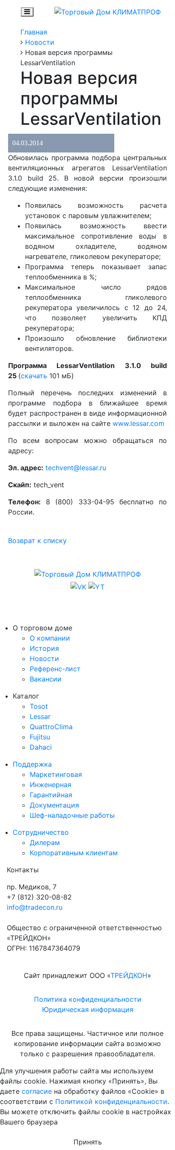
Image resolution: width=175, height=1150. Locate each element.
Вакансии (46, 679)
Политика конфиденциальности (87, 999)
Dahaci (41, 747)
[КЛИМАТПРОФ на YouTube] (96, 586)
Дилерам (45, 842)
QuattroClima (51, 726)
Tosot (39, 706)
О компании (50, 638)
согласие (37, 1091)
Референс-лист (55, 668)
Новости (44, 658)
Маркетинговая (56, 774)
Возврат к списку (37, 540)
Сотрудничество (41, 832)
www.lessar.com (138, 423)
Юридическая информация (87, 1009)
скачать (34, 375)
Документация (54, 805)
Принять (87, 1142)
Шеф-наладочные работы (72, 815)
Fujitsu (40, 737)
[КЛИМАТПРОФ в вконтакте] (79, 586)
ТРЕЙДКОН (128, 975)
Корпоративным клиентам (74, 852)
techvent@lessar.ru (75, 467)
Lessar (40, 716)
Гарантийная (51, 795)
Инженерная (50, 784)
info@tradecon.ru (34, 907)
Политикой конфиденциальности (111, 1101)
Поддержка (32, 764)
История (44, 648)
